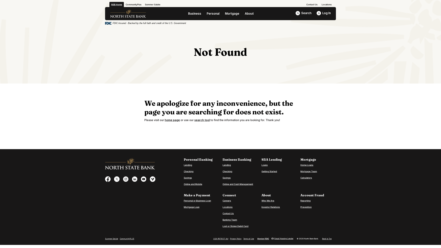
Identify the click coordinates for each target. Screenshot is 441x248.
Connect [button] (229, 195)
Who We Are (267, 200)
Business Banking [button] (237, 160)
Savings (188, 178)
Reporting (305, 200)
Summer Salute (111, 239)
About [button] (249, 13)
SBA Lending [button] (271, 160)
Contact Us (311, 4)
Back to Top (327, 239)
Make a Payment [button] (197, 195)
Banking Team (230, 220)
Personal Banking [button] (198, 160)
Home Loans (306, 165)
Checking (188, 171)
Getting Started (269, 171)
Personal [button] (213, 13)
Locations (327, 4)
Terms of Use (248, 239)
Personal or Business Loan (197, 200)
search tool (202, 120)
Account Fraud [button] (312, 195)
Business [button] (194, 13)
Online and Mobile (193, 184)
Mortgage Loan (191, 207)
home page (172, 120)
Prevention (306, 207)
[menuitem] (311, 4)
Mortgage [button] (232, 13)
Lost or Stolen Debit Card (235, 226)
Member (263, 239)
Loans (264, 165)
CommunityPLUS (127, 239)
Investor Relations (270, 207)
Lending (188, 165)
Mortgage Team (308, 171)
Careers (227, 200)
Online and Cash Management (238, 184)
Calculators (306, 178)
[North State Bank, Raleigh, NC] (128, 13)
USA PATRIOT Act (220, 239)
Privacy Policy (236, 239)
